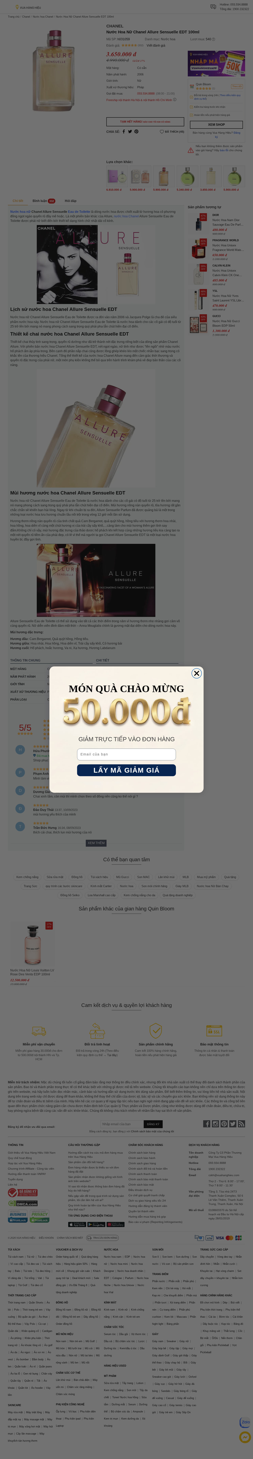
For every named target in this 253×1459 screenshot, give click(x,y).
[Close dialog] (197, 673)
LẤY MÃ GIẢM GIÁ (126, 770)
